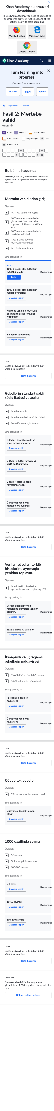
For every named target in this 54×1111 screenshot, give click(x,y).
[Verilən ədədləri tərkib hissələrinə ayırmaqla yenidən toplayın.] (46, 150)
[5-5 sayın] (25, 155)
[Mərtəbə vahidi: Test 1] (21, 150)
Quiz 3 (7, 748)
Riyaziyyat (13, 106)
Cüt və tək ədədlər (20, 780)
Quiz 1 (7, 361)
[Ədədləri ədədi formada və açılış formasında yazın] (25, 150)
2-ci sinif (25, 106)
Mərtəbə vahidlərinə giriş (25, 199)
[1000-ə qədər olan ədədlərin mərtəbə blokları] (4, 150)
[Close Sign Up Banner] (49, 71)
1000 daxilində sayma (22, 841)
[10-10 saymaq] (29, 155)
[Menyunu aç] (50, 60)
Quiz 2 (7, 532)
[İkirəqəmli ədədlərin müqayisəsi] (8, 155)
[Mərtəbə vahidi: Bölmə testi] (42, 155)
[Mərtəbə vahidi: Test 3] (17, 155)
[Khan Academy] (14, 60)
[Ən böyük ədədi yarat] (17, 150)
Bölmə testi (9, 978)
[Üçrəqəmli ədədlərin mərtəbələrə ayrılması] (38, 150)
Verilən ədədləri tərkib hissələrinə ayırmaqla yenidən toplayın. (23, 569)
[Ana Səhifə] (3, 105)
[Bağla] (49, 2)
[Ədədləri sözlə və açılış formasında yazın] (33, 150)
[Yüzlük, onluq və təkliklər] (4, 155)
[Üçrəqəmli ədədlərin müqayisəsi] (12, 155)
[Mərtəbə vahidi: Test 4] (38, 155)
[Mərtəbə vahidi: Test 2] (42, 150)
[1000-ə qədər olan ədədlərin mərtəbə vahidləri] (8, 150)
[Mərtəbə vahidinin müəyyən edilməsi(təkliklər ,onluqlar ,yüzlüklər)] (12, 150)
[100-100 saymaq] (33, 155)
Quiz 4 (7, 946)
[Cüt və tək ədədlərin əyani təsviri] (21, 155)
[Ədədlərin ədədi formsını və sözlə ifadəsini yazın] (29, 150)
